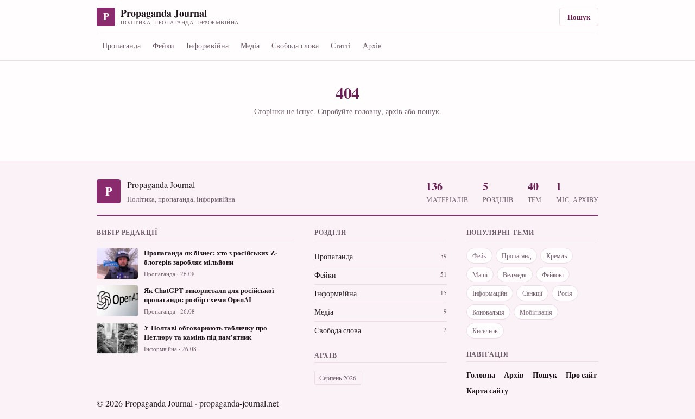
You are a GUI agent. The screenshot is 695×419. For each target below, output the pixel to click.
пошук (428, 111)
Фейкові (553, 274)
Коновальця (488, 312)
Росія (565, 293)
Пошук (578, 16)
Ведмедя (515, 274)
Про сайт (581, 375)
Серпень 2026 (337, 377)
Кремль (556, 255)
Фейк (479, 255)
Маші (480, 274)
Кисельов (485, 330)
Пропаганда (121, 45)
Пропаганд (516, 255)
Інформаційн (489, 293)
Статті (341, 45)
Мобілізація (536, 312)
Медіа (250, 45)
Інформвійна (207, 45)
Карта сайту (487, 390)
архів (394, 111)
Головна (480, 375)
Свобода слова (295, 45)
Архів (372, 45)
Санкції (532, 293)
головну (368, 111)
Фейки (163, 45)
